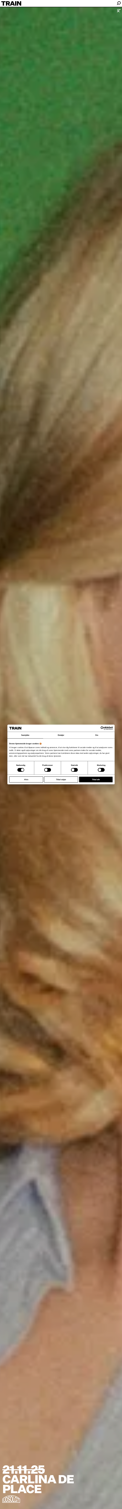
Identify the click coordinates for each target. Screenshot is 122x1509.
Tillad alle (96, 779)
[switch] (47, 770)
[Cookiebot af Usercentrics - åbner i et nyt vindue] (102, 728)
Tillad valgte (61, 779)
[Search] (119, 3)
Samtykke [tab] (25, 735)
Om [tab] (96, 735)
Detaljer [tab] (61, 735)
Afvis (26, 779)
